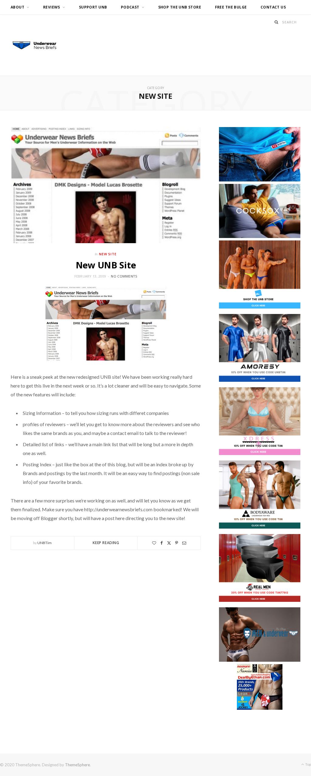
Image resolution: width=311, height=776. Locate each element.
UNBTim (44, 542)
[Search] (277, 22)
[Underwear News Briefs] (38, 45)
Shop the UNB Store (179, 7)
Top (308, 764)
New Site (108, 254)
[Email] (184, 543)
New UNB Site (106, 265)
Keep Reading (106, 542)
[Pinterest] (176, 543)
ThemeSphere (77, 764)
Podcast (130, 7)
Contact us (273, 7)
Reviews (51, 7)
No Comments (124, 276)
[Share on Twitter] (169, 543)
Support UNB (93, 7)
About (17, 7)
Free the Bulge (231, 7)
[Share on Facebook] (161, 543)
